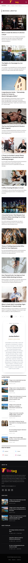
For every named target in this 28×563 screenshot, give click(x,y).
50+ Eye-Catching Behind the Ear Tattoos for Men (16, 546)
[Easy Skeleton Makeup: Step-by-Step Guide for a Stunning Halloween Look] (5, 423)
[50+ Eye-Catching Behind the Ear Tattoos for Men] (5, 547)
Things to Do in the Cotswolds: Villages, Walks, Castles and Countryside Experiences (16, 414)
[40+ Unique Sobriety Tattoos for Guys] (5, 532)
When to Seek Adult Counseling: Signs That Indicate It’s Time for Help (13, 305)
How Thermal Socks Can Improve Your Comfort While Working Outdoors (13, 276)
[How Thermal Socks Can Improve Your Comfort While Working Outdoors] (14, 265)
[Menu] (2, 2)
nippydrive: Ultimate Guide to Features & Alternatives (16, 538)
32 (20, 316)
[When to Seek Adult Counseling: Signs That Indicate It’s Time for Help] (14, 294)
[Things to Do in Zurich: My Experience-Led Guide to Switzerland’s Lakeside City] (5, 406)
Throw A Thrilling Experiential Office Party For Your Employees (13, 247)
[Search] (26, 2)
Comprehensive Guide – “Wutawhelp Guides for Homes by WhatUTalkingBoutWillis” (13, 94)
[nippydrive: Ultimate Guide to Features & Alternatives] (5, 539)
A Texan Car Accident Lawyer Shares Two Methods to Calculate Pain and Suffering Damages (13, 157)
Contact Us (19, 559)
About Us (13, 559)
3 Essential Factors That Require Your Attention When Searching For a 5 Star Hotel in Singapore (13, 217)
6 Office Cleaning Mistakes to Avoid (13, 188)
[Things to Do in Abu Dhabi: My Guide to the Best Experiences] (5, 382)
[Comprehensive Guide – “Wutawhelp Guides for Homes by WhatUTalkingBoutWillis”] (14, 82)
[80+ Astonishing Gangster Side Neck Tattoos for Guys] (5, 431)
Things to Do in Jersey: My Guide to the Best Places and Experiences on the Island (17, 389)
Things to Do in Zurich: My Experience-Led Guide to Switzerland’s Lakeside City (15, 406)
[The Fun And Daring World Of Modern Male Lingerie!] (14, 116)
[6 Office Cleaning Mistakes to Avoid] (14, 178)
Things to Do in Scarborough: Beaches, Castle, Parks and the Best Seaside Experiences (17, 439)
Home (10, 559)
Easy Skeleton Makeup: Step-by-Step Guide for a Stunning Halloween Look (17, 423)
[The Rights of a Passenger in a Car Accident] (14, 53)
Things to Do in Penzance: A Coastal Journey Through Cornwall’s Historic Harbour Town (17, 398)
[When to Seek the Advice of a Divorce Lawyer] (14, 22)
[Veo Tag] (13, 2)
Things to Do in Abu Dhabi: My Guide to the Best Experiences (17, 380)
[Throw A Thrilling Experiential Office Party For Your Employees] (14, 236)
